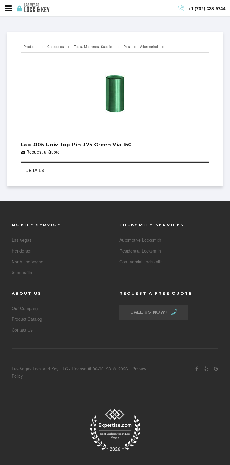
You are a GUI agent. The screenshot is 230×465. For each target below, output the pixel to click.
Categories (55, 46)
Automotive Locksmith (140, 240)
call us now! (148, 312)
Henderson (22, 251)
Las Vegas (21, 240)
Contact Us (22, 330)
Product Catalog (27, 319)
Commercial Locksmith (141, 262)
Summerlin (22, 272)
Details (34, 170)
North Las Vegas (27, 262)
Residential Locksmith (140, 251)
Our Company (25, 308)
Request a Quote (42, 152)
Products (30, 46)
